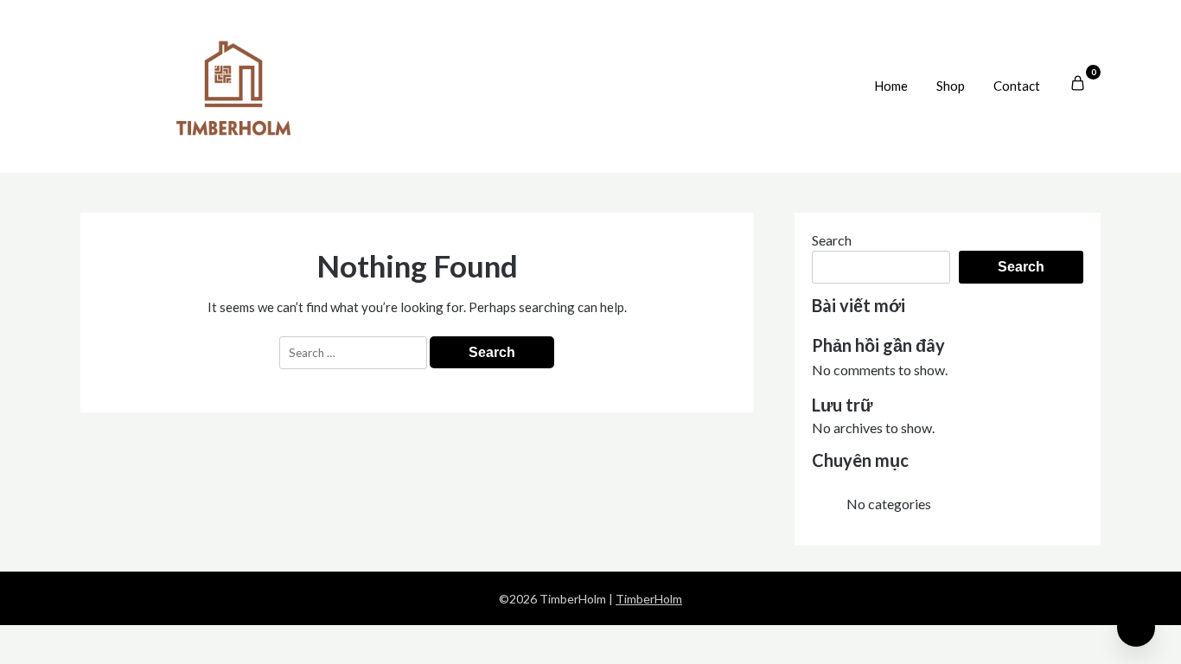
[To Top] (1136, 628)
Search (832, 240)
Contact (1016, 85)
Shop (950, 85)
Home (891, 85)
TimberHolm (649, 598)
